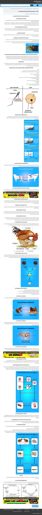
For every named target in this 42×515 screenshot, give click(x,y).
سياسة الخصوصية (19, 509)
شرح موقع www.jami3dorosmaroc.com (8, 509)
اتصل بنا (33, 509)
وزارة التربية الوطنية (26, 511)
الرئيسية (37, 509)
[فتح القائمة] (37, 5)
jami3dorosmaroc (37, 1)
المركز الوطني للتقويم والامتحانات (17, 511)
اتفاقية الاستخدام (26, 509)
